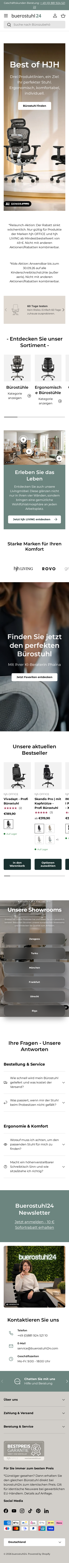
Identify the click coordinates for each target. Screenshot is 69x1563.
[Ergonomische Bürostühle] (48, 368)
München (34, 967)
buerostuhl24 (19, 1553)
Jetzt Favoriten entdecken (34, 677)
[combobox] (34, 24)
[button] (63, 16)
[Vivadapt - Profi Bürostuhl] (17, 776)
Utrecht (34, 996)
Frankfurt (34, 982)
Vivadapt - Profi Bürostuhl (16, 801)
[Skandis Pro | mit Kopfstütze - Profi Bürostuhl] (48, 776)
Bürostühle (17, 387)
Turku (34, 953)
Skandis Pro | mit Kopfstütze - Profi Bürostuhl (48, 803)
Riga (34, 1011)
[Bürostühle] (17, 368)
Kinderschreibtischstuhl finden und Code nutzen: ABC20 (35, 108)
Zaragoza (34, 939)
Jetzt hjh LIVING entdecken (31, 519)
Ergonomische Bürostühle (48, 390)
